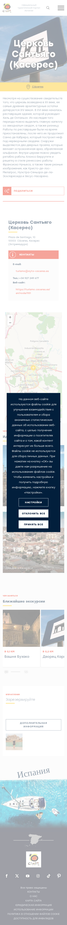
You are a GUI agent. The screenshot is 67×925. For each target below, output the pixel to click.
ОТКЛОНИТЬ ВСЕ (33, 513)
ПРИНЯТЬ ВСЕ (33, 524)
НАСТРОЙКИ (33, 502)
